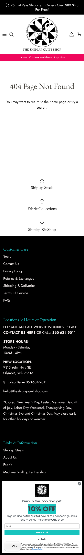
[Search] (13, 34)
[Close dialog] (79, 484)
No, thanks (42, 539)
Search (8, 256)
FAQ (6, 300)
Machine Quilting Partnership (24, 472)
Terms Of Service (15, 293)
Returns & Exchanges (18, 278)
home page (58, 101)
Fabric (7, 464)
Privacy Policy (12, 271)
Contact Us (11, 263)
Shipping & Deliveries (19, 285)
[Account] (70, 34)
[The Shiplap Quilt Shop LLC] (42, 34)
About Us (10, 457)
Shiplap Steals (13, 450)
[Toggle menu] (4, 34)
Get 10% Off (42, 532)
